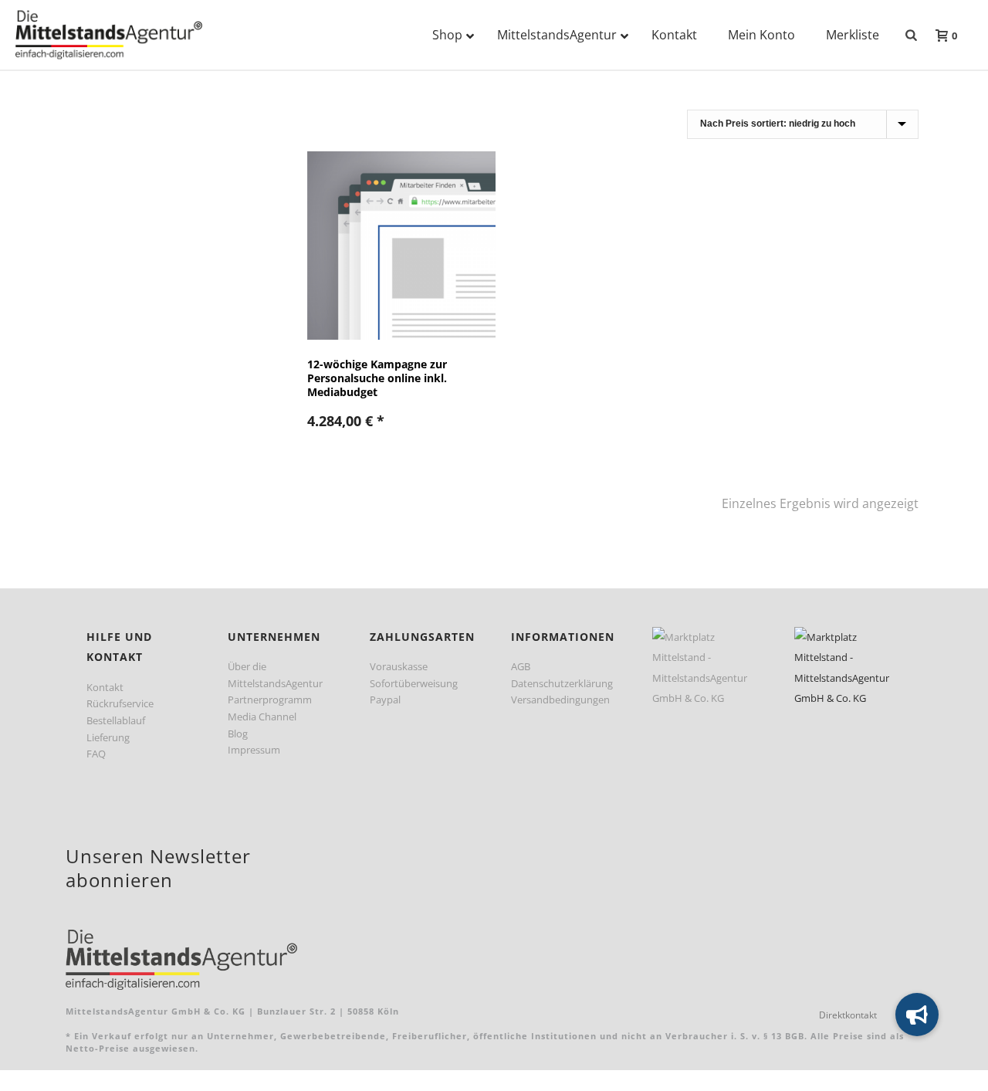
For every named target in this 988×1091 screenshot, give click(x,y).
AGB (520, 666)
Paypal (385, 699)
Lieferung (108, 737)
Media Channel (262, 716)
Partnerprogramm (270, 699)
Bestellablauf (115, 720)
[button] (917, 1014)
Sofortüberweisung (414, 683)
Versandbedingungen (560, 699)
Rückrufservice (120, 703)
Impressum (254, 750)
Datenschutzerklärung (562, 683)
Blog (238, 733)
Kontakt (105, 687)
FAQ (96, 754)
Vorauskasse (399, 666)
